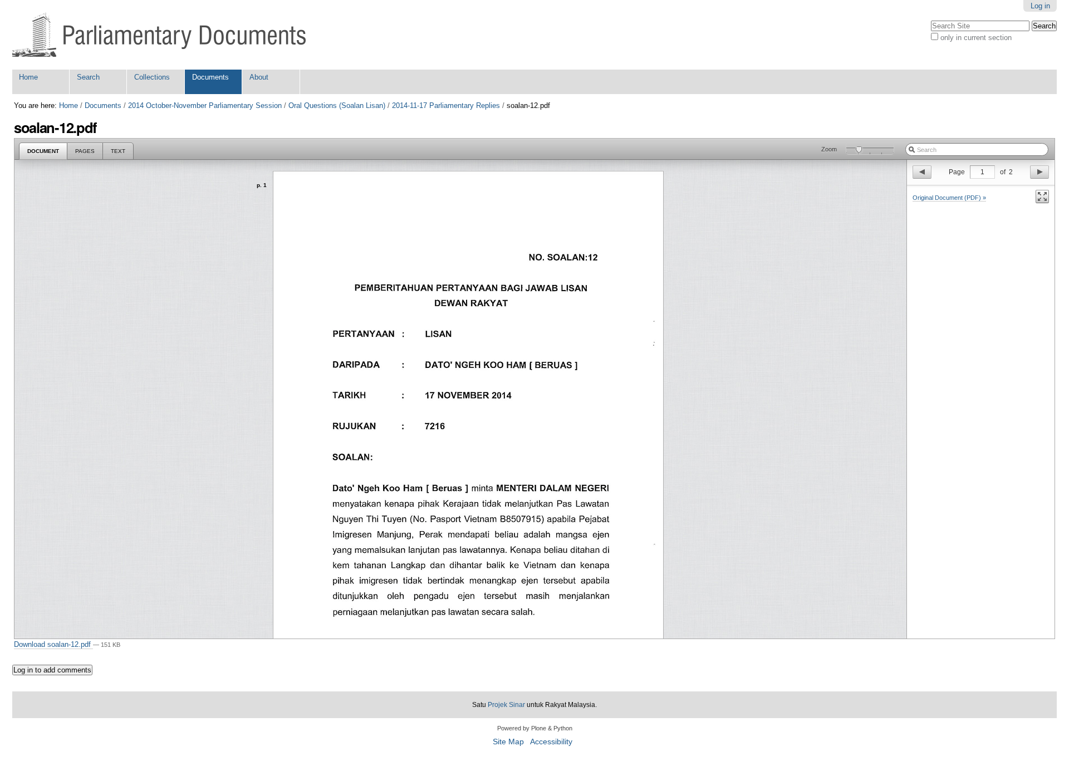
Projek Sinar (506, 705)
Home (28, 77)
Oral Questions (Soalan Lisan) (336, 105)
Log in (1040, 6)
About (258, 77)
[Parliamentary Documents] (159, 34)
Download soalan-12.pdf (53, 644)
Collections (152, 77)
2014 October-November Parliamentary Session (205, 105)
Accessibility (551, 742)
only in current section (976, 37)
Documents (210, 77)
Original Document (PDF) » (949, 197)
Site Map (508, 742)
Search (88, 77)
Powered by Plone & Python (534, 728)
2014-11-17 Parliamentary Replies (446, 105)
